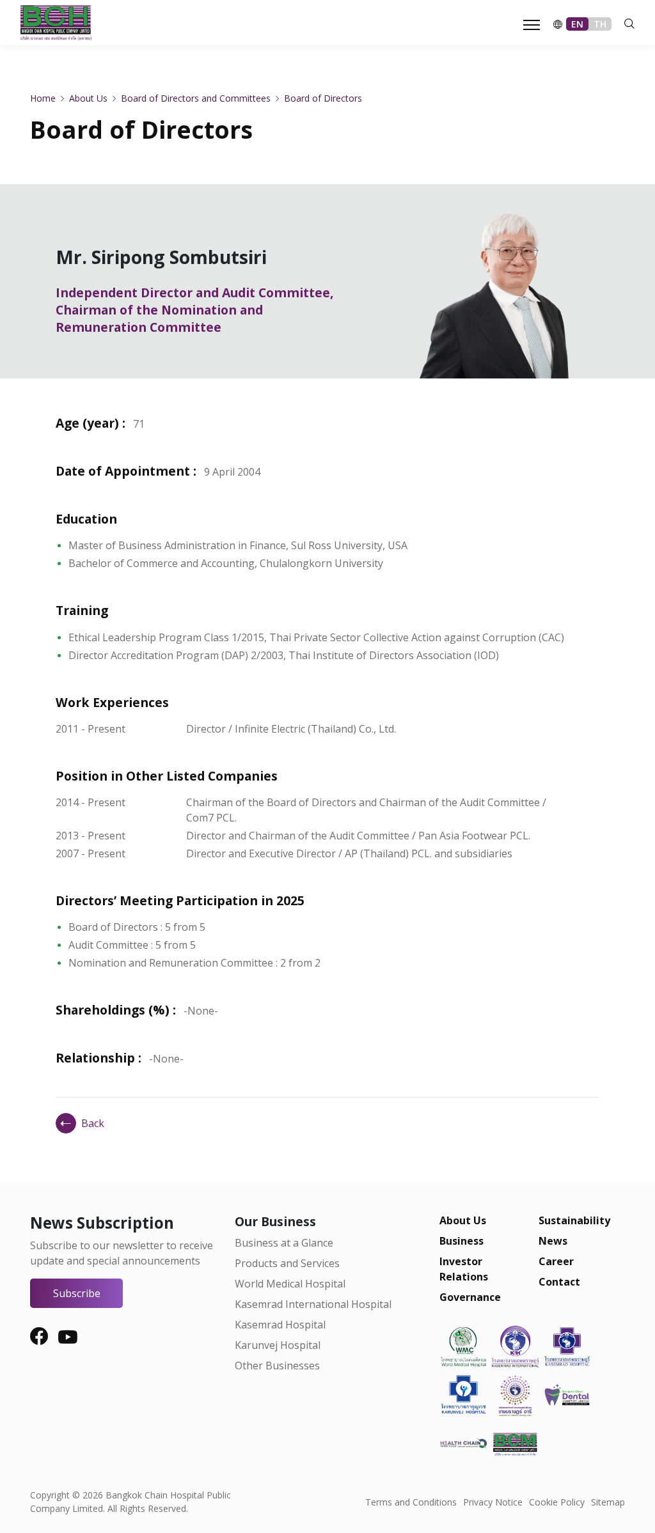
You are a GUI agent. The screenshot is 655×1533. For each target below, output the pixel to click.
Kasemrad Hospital (280, 1325)
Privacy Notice (493, 1502)
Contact (559, 1282)
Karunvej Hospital (277, 1345)
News (553, 1241)
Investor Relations (463, 1269)
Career (556, 1261)
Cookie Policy (557, 1502)
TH (600, 24)
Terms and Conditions (411, 1502)
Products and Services (287, 1263)
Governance (470, 1297)
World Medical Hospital (290, 1284)
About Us (462, 1220)
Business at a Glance (284, 1243)
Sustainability (574, 1220)
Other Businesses (277, 1365)
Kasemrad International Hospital (313, 1304)
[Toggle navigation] (528, 24)
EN (577, 24)
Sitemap (608, 1502)
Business (461, 1241)
